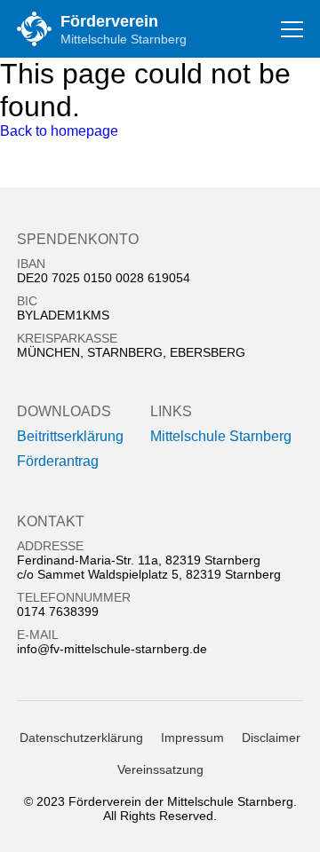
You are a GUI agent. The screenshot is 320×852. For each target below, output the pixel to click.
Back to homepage (59, 130)
